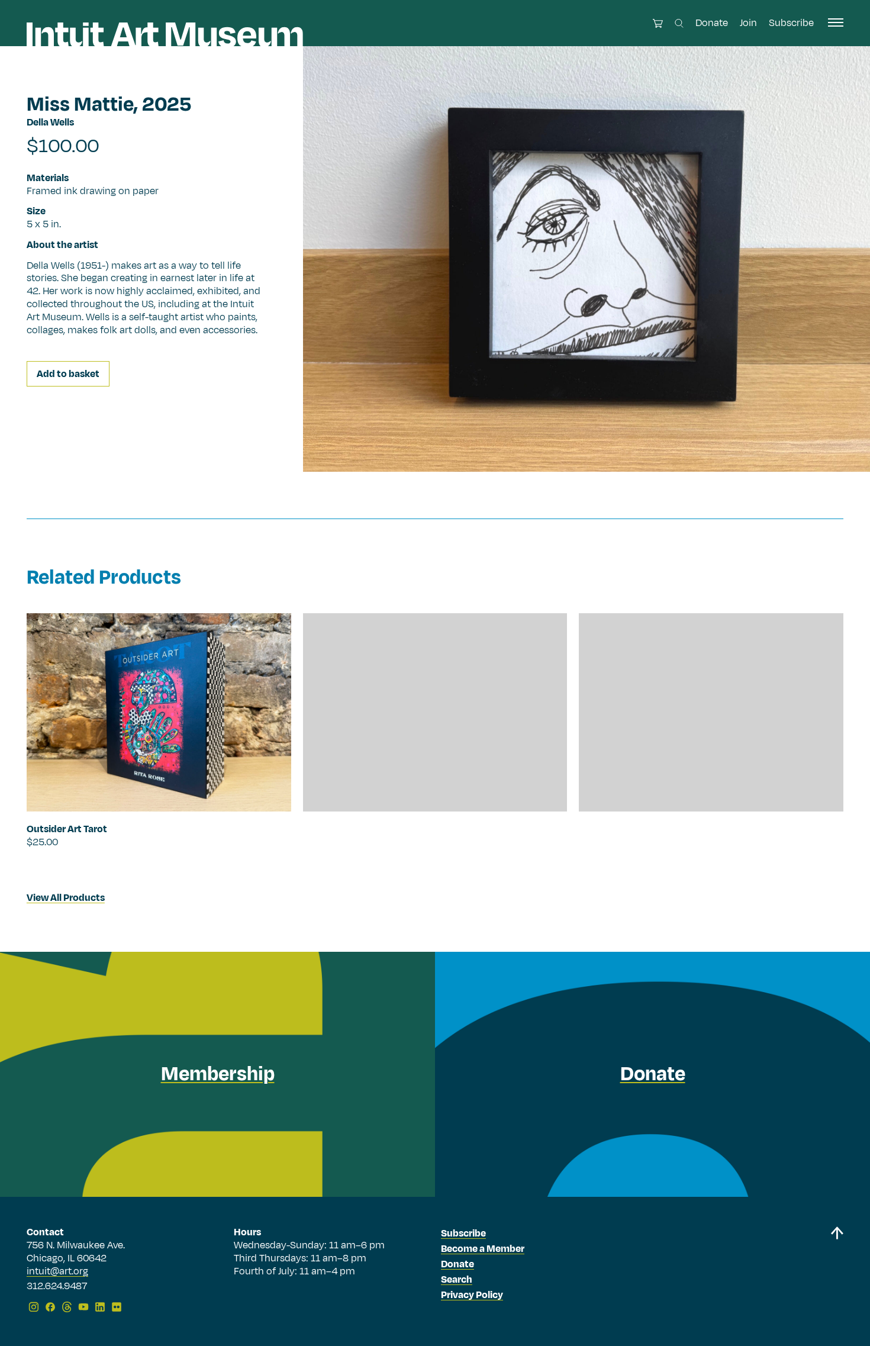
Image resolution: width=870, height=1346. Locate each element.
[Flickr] (116, 1307)
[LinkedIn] (100, 1307)
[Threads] (67, 1307)
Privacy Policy (472, 1295)
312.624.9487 (57, 1286)
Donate (711, 23)
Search (456, 1280)
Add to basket (68, 375)
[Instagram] (33, 1307)
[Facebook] (50, 1307)
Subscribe (791, 23)
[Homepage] (165, 34)
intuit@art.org (57, 1271)
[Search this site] (679, 23)
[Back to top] (836, 1271)
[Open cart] (658, 23)
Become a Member (482, 1249)
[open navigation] (835, 22)
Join (748, 23)
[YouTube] (83, 1307)
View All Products (66, 898)
